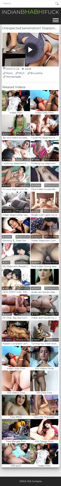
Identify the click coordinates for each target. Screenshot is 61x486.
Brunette (36, 73)
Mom (9, 73)
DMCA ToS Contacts (30, 481)
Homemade (13, 76)
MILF (21, 73)
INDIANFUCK (30, 11)
